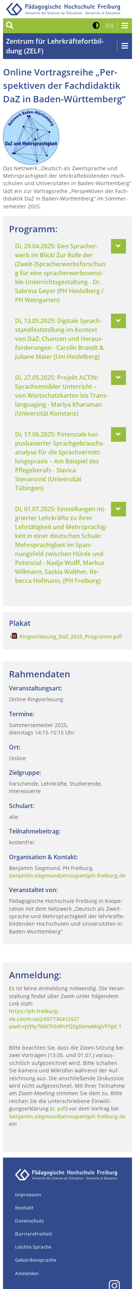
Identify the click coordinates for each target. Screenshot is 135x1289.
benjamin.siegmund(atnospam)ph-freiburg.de (67, 875)
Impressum (28, 1194)
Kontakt (24, 1207)
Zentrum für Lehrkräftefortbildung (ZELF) (55, 46)
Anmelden (27, 1273)
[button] (96, 25)
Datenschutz (29, 1220)
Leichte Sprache (33, 1246)
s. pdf (59, 1108)
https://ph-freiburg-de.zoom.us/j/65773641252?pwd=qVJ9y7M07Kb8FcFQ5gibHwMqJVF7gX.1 (65, 1018)
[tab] (67, 273)
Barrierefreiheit (33, 1233)
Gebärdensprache (35, 1260)
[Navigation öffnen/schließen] (124, 25)
